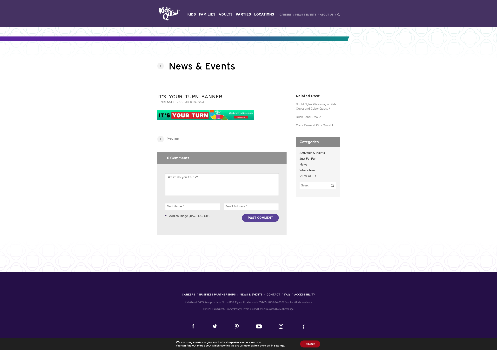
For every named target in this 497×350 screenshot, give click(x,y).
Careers (285, 14)
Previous (173, 139)
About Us (326, 14)
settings (279, 345)
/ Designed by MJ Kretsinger (279, 309)
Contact (273, 294)
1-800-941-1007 (276, 302)
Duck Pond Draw (307, 117)
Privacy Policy (233, 309)
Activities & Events (312, 153)
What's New (307, 170)
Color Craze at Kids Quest (313, 125)
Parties (243, 14)
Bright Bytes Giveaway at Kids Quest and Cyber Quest (316, 106)
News (303, 164)
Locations (264, 14)
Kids (191, 14)
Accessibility (304, 294)
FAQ (287, 294)
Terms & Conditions (252, 309)
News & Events (305, 14)
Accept (310, 344)
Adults (226, 14)
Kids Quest (168, 14)
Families (207, 14)
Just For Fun (308, 159)
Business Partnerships (217, 294)
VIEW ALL (307, 176)
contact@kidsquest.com (299, 302)
